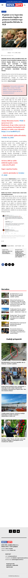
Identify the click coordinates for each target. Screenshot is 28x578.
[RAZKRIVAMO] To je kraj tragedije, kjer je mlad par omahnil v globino (16, 295)
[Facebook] (2, 264)
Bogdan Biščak (10, 245)
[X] (6, 264)
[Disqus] (14, 467)
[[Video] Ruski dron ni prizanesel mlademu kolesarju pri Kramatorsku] (5, 324)
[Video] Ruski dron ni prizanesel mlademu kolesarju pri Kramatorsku (18, 324)
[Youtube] (18, 531)
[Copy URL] (12, 264)
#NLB (21, 121)
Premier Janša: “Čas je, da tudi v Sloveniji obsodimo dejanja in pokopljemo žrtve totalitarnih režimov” (18, 317)
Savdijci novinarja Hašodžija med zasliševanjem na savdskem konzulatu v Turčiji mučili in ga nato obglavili (20, 254)
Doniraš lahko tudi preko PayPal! (14, 1)
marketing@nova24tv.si (17, 559)
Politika (4, 11)
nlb (23, 245)
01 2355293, (14, 557)
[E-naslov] (9, 264)
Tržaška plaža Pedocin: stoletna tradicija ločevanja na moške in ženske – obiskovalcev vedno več (18, 310)
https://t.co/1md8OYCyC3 (10, 131)
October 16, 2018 (7, 138)
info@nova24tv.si (12, 556)
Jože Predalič (18, 245)
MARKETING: (8, 559)
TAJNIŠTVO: (8, 557)
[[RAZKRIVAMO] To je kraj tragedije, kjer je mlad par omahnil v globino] (5, 295)
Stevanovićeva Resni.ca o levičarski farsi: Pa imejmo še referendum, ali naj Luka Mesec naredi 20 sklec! (17, 331)
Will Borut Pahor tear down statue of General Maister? (7, 252)
